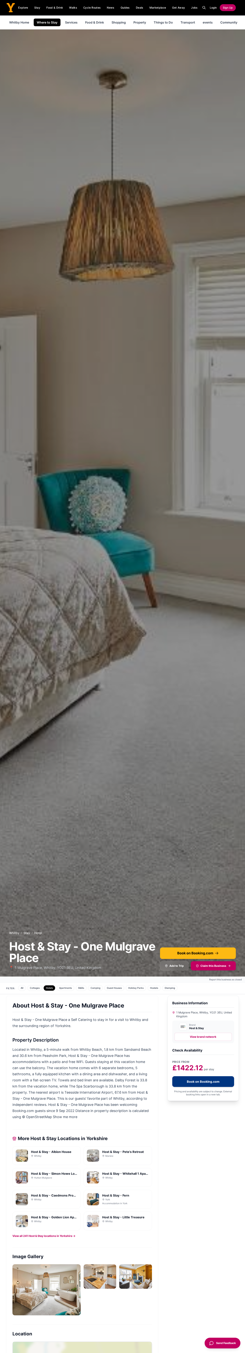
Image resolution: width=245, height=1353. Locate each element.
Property (139, 22)
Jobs (194, 7)
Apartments (65, 987)
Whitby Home (19, 22)
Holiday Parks (136, 987)
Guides (125, 7)
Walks (73, 7)
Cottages (35, 987)
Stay (37, 7)
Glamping (170, 987)
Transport (187, 22)
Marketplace (157, 7)
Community (228, 22)
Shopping (119, 22)
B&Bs (81, 987)
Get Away (178, 7)
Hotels (49, 987)
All (22, 987)
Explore (23, 7)
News (110, 7)
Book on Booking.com (195, 953)
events (208, 22)
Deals (139, 7)
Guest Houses (114, 987)
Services (71, 22)
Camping (95, 987)
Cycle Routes (92, 7)
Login (213, 7)
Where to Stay (47, 22)
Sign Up (228, 7)
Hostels (154, 987)
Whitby (14, 933)
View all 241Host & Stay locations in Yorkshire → (43, 1235)
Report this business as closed (225, 979)
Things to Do (163, 22)
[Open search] (204, 7)
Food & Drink (54, 7)
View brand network (203, 1036)
